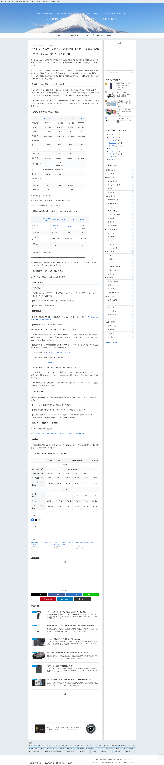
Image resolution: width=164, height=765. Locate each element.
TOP (97, 759)
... (109, 157)
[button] (82, 599)
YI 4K (80, 118)
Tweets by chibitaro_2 (112, 342)
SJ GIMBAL (68, 227)
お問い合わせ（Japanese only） (125, 759)
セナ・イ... (112, 137)
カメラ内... (112, 146)
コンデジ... (112, 151)
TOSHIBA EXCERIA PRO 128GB (56, 352)
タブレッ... (112, 148)
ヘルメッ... (112, 159)
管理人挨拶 (103, 759)
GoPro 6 (47, 118)
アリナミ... (112, 134)
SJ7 (70, 118)
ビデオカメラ (36, 557)
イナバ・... (112, 143)
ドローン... (112, 154)
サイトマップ (111, 759)
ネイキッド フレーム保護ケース (45, 362)
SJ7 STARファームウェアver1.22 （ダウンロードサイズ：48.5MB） (58, 434)
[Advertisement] (65, 575)
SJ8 (59, 118)
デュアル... (112, 140)
